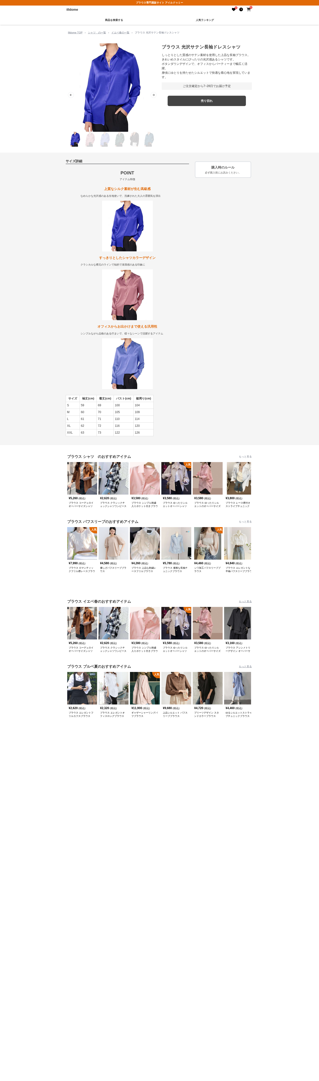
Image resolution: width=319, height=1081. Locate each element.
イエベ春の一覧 (120, 32)
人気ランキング (205, 19)
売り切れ (207, 100)
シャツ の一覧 (97, 32)
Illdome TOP (75, 32)
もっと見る (245, 456)
